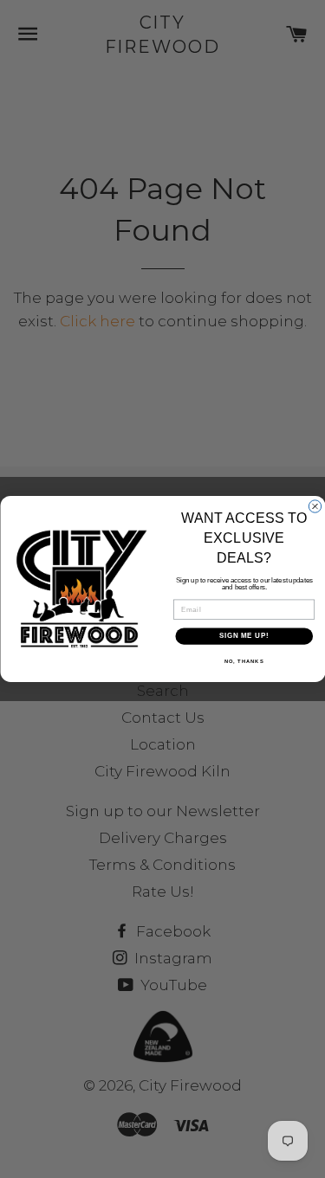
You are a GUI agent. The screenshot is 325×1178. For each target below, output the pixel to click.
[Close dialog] (315, 506)
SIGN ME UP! (243, 636)
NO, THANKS (243, 661)
